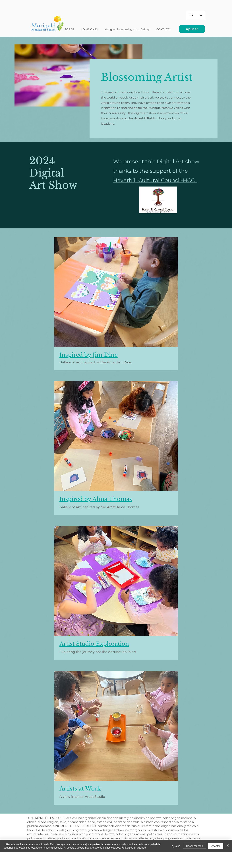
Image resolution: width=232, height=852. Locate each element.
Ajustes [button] (176, 846)
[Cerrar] (227, 846)
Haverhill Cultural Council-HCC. (155, 180)
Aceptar (215, 846)
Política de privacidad (133, 847)
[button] (127, 29)
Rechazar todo (194, 846)
